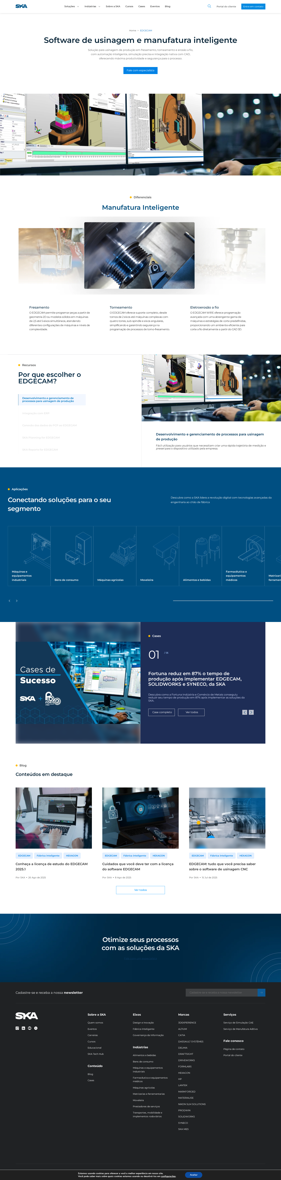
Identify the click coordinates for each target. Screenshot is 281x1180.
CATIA (181, 1035)
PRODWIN (184, 1110)
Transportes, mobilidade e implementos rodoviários (147, 1114)
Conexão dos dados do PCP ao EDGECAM (49, 425)
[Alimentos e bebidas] (200, 556)
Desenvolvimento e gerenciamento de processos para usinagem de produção (48, 400)
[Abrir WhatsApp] (273, 1172)
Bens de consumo (143, 1061)
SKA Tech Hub (96, 1053)
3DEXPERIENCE (187, 1022)
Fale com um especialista (140, 958)
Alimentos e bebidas (144, 1055)
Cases (141, 6)
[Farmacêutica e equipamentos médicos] (243, 556)
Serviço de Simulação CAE (238, 1022)
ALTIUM (182, 1029)
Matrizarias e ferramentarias (149, 1093)
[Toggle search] (209, 6)
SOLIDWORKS (186, 1116)
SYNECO (183, 1122)
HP (180, 1079)
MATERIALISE (186, 1097)
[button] (78, 6)
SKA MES (183, 1129)
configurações (168, 1176)
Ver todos (192, 712)
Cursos (129, 6)
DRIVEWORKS (186, 1060)
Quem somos (95, 1022)
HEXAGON (72, 855)
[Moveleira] (157, 556)
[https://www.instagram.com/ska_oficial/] (17, 1028)
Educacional (94, 1047)
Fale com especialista (140, 70)
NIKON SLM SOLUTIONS (192, 1104)
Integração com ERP (36, 413)
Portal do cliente (226, 6)
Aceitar (193, 1174)
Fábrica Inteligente (143, 1029)
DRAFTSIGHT (185, 1053)
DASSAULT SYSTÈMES (190, 1041)
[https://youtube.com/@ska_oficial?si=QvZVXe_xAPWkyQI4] (29, 1028)
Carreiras (93, 1035)
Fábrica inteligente (48, 855)
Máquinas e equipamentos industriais (148, 1069)
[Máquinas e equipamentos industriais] (29, 556)
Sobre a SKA (113, 6)
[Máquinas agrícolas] (115, 556)
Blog (167, 6)
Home (132, 30)
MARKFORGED (186, 1091)
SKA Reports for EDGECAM (40, 449)
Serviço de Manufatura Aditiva (240, 1029)
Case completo (162, 712)
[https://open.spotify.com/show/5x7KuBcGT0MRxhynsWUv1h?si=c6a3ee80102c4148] (35, 1028)
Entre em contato (253, 6)
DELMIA (182, 1047)
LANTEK (182, 1085)
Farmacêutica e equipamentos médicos (150, 1079)
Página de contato (233, 1049)
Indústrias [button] (90, 6)
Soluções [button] (69, 6)
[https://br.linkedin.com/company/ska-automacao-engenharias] (23, 1028)
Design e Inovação (143, 1022)
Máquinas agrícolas (144, 1087)
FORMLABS (185, 1066)
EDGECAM (24, 855)
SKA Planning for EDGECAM (41, 437)
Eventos (155, 6)
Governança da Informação (148, 1035)
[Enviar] (261, 993)
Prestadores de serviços (146, 1106)
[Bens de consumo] (72, 556)
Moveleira (138, 1100)
